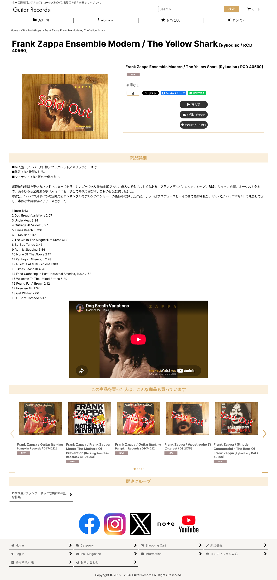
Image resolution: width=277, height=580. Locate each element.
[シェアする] (133, 93)
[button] (106, 20)
